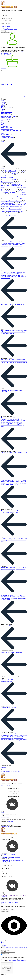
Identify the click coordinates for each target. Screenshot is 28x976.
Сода (20, 740)
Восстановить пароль (21, 947)
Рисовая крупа (16, 241)
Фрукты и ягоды (17, 452)
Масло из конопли (13, 422)
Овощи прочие (15, 484)
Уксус (18, 735)
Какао (7, 679)
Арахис (14, 595)
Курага (22, 569)
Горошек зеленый (21, 480)
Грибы (8, 484)
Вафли (13, 652)
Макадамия (7, 599)
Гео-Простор (6, 362)
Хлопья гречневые (12, 273)
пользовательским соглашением (17, 960)
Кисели (12, 739)
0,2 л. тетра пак (7, 540)
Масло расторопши (13, 423)
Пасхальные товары (6, 138)
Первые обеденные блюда (8, 480)
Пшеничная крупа (6, 246)
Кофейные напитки (6, 681)
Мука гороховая (10, 333)
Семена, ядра (4, 126)
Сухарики (14, 707)
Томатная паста (11, 483)
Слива (19, 567)
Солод (10, 738)
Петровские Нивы (12, 361)
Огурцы (23, 481)
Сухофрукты (4, 122)
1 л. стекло (21, 540)
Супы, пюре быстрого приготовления (11, 130)
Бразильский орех (6, 595)
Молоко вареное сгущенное (13, 512)
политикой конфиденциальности (9, 902)
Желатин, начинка (11, 736)
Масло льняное (16, 420)
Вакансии (16, 772)
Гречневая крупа (6, 241)
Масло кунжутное (12, 425)
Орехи (2, 123)
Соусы (18, 483)
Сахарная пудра (5, 625)
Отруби (3, 102)
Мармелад (19, 652)
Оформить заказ (5, 826)
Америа (21, 361)
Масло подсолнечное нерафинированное (11, 420)
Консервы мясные (5, 113)
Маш (2, 304)
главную (10, 821)
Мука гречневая (17, 332)
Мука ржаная (16, 330)
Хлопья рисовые (16, 272)
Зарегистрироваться (6, 53)
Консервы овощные (6, 117)
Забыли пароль (8, 860)
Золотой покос (15, 359)
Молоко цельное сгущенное (9, 510)
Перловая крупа (5, 244)
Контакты (20, 12)
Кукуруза (4, 481)
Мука (2, 106)
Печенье (3, 652)
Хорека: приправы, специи (9, 733)
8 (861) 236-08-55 (5, 785)
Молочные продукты (6, 119)
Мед (2, 124)
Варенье (4, 452)
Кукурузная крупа (10, 243)
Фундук (19, 595)
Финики (3, 567)
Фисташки (7, 596)
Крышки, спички (5, 136)
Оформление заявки (6, 12)
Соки (2, 120)
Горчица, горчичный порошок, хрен (14, 734)
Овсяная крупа (20, 243)
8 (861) (5, 26)
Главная (3, 817)
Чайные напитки (17, 679)
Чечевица (18, 304)
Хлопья (3, 103)
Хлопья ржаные (12, 276)
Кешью (13, 596)
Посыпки (4, 767)
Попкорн (15, 246)
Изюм (12, 569)
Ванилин (16, 740)
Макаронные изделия (6, 107)
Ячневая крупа (14, 244)
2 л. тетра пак (19, 538)
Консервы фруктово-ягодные (8, 116)
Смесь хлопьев (6, 278)
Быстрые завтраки (5, 134)
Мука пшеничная (6, 330)
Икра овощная (11, 481)
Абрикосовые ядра (15, 598)
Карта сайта (4, 896)
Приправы (4, 738)
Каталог (3, 771)
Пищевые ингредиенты (7, 137)
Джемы (9, 452)
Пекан (18, 596)
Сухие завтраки (6, 707)
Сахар (2, 109)
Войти (21, 51)
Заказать (3, 974)
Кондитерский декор (6, 127)
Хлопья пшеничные (13, 275)
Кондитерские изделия (7, 129)
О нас (7, 772)
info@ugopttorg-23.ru (11, 29)
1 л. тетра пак (10, 538)
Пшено (21, 244)
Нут (22, 304)
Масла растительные (6, 112)
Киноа (20, 246)
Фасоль (12, 304)
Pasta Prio (4, 361)
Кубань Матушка (6, 359)
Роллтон (20, 362)
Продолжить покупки (15, 826)
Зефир (8, 652)
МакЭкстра (13, 362)
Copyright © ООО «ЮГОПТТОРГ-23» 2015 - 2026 (14, 895)
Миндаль (23, 596)
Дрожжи (20, 736)
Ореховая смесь (5, 598)
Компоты (15, 540)
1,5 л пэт (3, 538)
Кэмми (22, 359)
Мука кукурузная (7, 332)
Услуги (11, 772)
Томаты (3, 483)
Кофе (3, 679)
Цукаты (17, 569)
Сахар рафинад (5, 390)
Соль (2, 110)
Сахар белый (14, 390)
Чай (10, 679)
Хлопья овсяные (6, 272)
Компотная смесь (11, 567)
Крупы (2, 100)
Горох (6, 304)
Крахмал (20, 733)
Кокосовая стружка (15, 625)
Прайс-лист (15, 12)
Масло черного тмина (7, 417)
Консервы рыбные (5, 114)
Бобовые (3, 105)
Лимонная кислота (7, 740)
